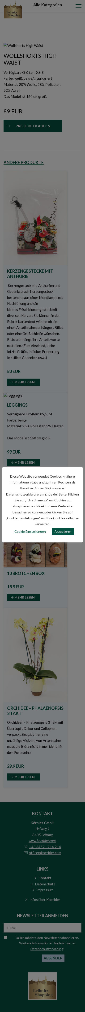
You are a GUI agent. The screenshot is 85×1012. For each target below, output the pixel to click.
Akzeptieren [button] (63, 531)
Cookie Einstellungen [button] (30, 531)
